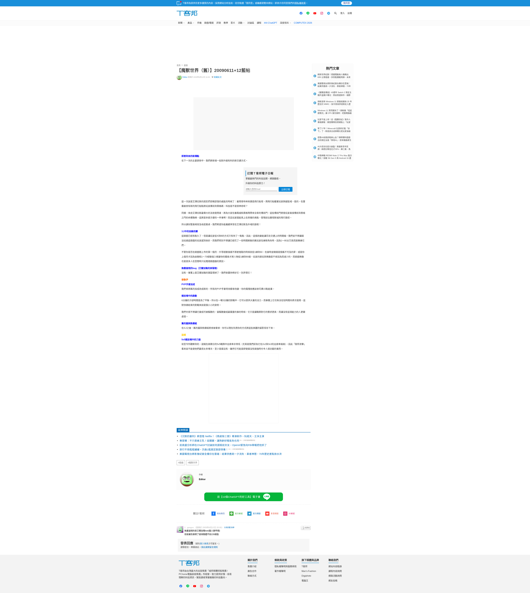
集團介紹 (252, 566)
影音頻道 (275, 513)
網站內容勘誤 (335, 566)
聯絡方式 (252, 576)
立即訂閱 (285, 189)
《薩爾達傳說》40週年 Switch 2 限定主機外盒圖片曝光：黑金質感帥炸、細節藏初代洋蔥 (334, 95)
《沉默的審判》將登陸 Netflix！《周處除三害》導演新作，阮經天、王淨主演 (222, 436)
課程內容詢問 (335, 571)
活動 (240, 23)
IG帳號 (292, 513)
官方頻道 (257, 513)
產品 (190, 23)
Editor (185, 77)
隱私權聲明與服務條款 (286, 566)
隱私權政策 (300, 3)
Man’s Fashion (309, 571)
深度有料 (284, 23)
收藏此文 (218, 77)
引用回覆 (227, 528)
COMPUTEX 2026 (303, 23)
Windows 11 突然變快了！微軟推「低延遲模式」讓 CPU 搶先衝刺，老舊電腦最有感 (335, 113)
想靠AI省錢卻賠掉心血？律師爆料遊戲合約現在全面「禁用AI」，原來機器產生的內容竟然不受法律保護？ (334, 140)
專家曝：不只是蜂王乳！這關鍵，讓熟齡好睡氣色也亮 (209, 440)
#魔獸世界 (192, 463)
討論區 (250, 23)
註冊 (350, 13)
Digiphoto (306, 576)
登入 (342, 13)
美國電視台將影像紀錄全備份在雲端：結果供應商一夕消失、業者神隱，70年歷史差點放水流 (231, 454)
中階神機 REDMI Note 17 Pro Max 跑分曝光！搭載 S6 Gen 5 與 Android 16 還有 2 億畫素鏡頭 (335, 158)
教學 (226, 23)
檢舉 (232, 528)
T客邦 (304, 566)
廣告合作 (252, 571)
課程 (259, 23)
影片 (233, 23)
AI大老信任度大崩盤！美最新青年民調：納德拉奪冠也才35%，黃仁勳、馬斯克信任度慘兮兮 (334, 149)
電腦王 (305, 580)
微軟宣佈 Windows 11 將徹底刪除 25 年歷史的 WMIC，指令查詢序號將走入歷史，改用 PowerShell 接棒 (335, 104)
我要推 (306, 528)
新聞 (180, 23)
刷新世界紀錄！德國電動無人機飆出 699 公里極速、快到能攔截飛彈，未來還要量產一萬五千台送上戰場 (334, 77)
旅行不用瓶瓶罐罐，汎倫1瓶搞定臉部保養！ (204, 449)
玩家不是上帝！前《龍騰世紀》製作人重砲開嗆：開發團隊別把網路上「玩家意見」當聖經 (334, 122)
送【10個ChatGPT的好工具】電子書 (238, 497)
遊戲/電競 (209, 23)
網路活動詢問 (335, 576)
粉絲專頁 (221, 513)
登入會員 (204, 543)
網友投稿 (332, 580)
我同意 (346, 3)
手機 (199, 23)
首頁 (179, 65)
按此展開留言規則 (209, 547)
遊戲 (186, 65)
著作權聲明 (280, 571)
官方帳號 (239, 513)
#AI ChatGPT (270, 23)
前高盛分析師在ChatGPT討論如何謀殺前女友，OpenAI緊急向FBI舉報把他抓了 (223, 445)
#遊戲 (180, 463)
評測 (218, 23)
